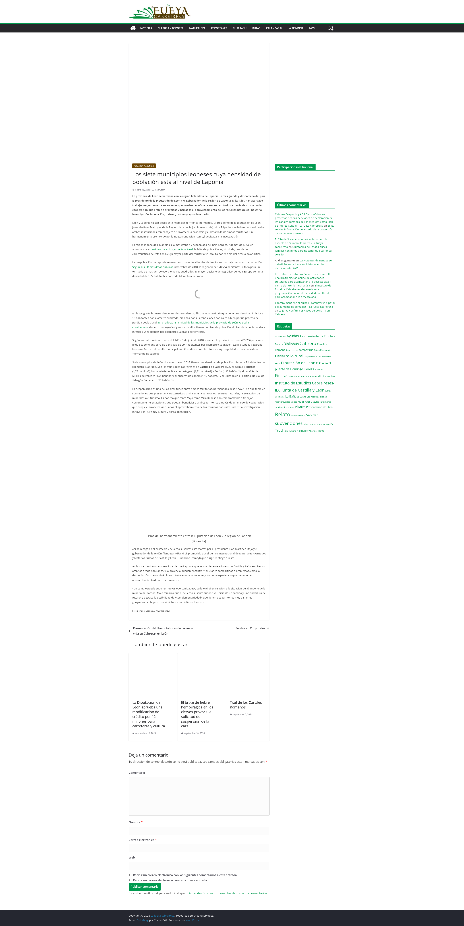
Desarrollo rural (289, 355)
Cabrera (307, 343)
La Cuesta (301, 396)
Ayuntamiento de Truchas (317, 336)
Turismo (292, 430)
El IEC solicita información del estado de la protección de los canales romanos (304, 229)
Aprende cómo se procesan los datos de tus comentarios (228, 893)
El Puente (322, 363)
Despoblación (310, 356)
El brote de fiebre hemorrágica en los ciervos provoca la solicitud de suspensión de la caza (197, 714)
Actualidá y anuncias (144, 166)
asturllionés (280, 336)
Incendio (317, 376)
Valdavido (302, 430)
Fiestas (281, 375)
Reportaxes (219, 28)
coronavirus (306, 350)
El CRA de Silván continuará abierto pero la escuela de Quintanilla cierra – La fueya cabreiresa (301, 243)
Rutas (256, 28)
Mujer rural (304, 401)
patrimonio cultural (284, 407)
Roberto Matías (298, 415)
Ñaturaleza (197, 28)
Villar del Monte (316, 430)
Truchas (281, 430)
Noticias (146, 28)
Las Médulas (313, 396)
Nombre (136, 822)
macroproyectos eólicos (286, 401)
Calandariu (274, 28)
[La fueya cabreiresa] (133, 28)
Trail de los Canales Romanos (246, 705)
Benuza (279, 344)
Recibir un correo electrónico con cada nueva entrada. (170, 880)
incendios (329, 376)
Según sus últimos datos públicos (152, 267)
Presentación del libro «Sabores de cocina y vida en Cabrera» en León (163, 631)
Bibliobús (291, 343)
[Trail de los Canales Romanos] (248, 656)
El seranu (239, 28)
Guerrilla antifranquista (300, 376)
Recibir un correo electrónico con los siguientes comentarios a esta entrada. (185, 875)
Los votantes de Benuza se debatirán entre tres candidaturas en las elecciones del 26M (303, 264)
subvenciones (289, 423)
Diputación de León (298, 362)
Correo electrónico (143, 840)
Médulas (314, 401)
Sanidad (312, 415)
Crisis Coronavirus (323, 350)
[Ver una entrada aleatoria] (331, 28)
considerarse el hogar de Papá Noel (171, 249)
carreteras (292, 350)
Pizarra (300, 407)
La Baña (290, 396)
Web (132, 857)
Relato (282, 414)
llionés (323, 396)
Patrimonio (325, 401)
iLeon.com (160, 189)
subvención (328, 424)
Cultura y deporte (170, 28)
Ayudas (293, 335)
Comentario (137, 773)
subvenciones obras (312, 424)
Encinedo (317, 369)
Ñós (312, 28)
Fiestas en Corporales (250, 628)
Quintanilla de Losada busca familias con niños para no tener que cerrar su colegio (303, 250)
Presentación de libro (319, 407)
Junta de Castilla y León (303, 390)
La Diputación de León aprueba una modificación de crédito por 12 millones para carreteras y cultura (148, 714)
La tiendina (295, 28)
